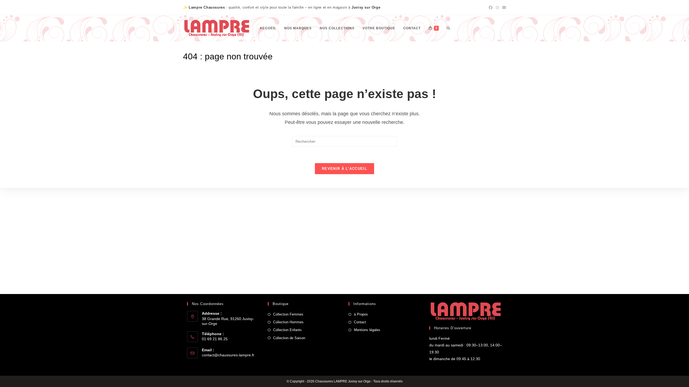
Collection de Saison (289, 338)
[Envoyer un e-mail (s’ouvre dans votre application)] (503, 7)
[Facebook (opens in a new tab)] (490, 7)
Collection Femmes (288, 314)
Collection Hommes (288, 322)
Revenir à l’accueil (344, 169)
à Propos (361, 314)
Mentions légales (367, 330)
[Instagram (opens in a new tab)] (497, 7)
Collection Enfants (287, 330)
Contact (360, 322)
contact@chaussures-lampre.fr (228, 355)
